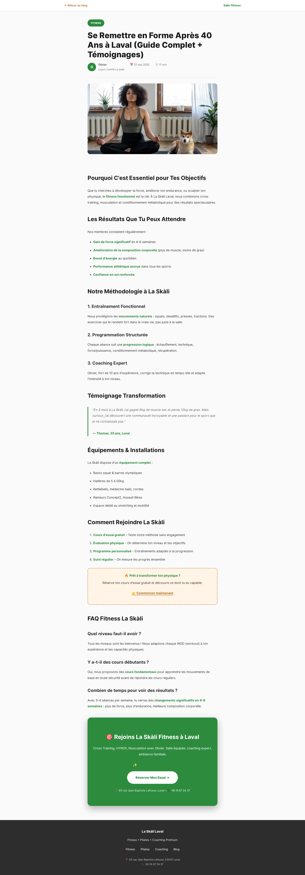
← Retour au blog (75, 5)
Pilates (145, 849)
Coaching (161, 849)
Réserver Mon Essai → (152, 777)
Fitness (130, 849)
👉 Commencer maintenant (152, 593)
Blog (177, 849)
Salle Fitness (232, 5)
